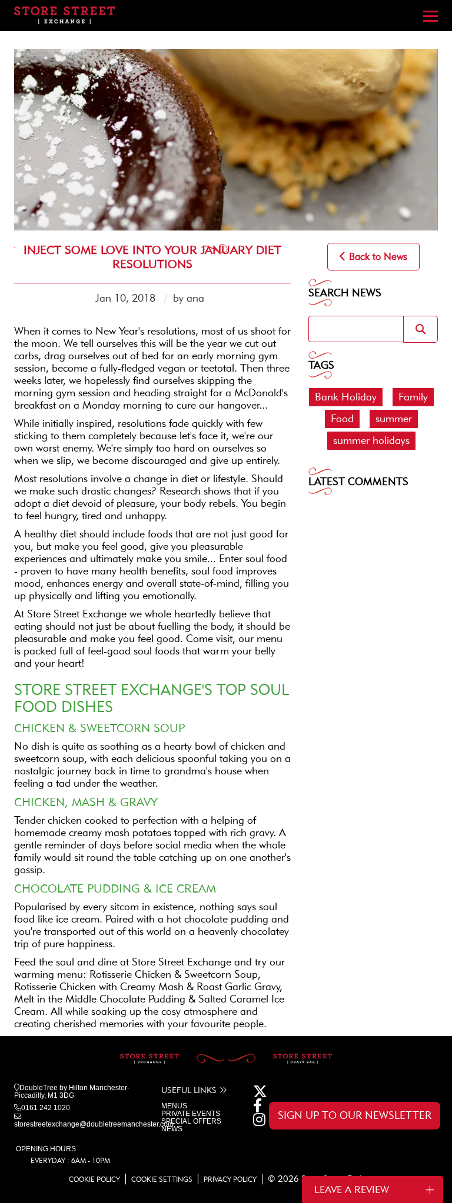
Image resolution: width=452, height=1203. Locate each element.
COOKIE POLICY (94, 1179)
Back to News (376, 256)
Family (413, 396)
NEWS (171, 1129)
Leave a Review (351, 1189)
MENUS (174, 1106)
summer (393, 418)
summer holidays (371, 440)
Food (342, 418)
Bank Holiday (346, 396)
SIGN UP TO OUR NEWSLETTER (354, 1115)
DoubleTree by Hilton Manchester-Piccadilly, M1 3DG (71, 1092)
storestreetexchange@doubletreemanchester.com (94, 1124)
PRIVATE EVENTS (190, 1114)
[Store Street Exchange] (64, 12)
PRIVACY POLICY (230, 1179)
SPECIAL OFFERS (191, 1121)
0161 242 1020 (45, 1108)
